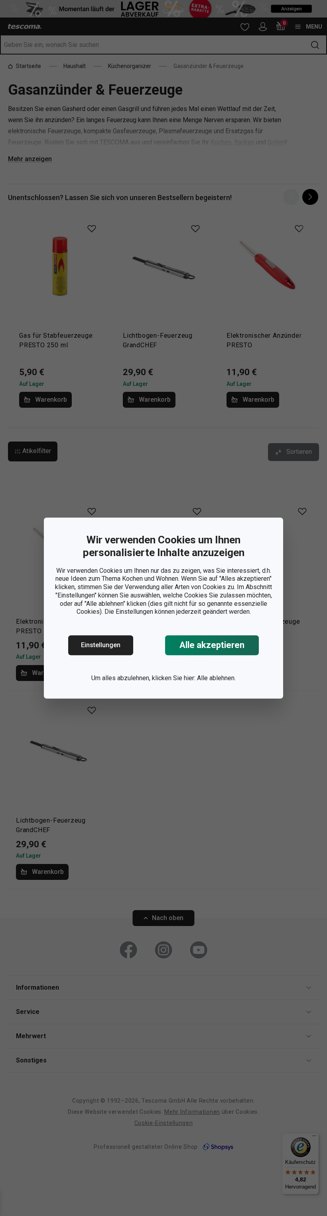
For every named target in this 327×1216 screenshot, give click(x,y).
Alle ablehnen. (216, 678)
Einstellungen (100, 645)
